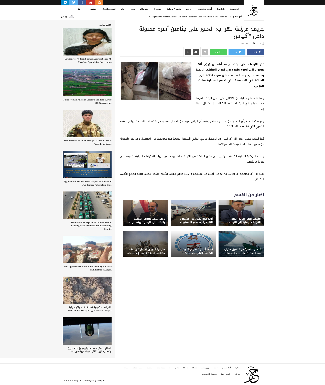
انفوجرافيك (109, 9)
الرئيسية (235, 9)
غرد (236, 52)
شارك (255, 52)
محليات (157, 9)
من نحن (237, 374)
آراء (123, 9)
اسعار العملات (137, 367)
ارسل (217, 52)
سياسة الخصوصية (209, 374)
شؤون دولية (174, 9)
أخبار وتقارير (205, 9)
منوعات (144, 9)
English (221, 9)
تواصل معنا (225, 374)
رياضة (189, 9)
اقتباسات (149, 367)
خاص (132, 9)
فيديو (126, 367)
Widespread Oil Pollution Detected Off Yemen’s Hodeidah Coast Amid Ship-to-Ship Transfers (188, 17)
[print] (188, 52)
